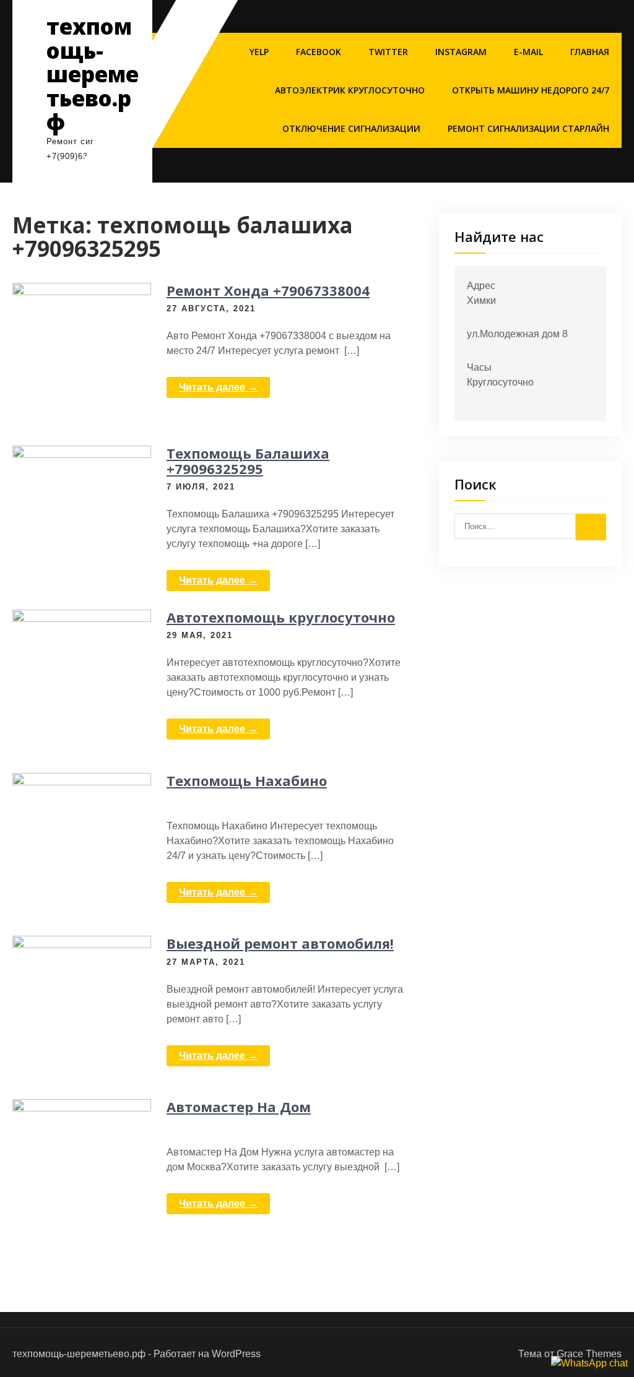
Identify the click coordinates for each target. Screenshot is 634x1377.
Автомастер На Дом (239, 1106)
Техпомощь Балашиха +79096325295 (248, 460)
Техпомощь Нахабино (247, 780)
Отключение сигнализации (351, 128)
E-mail (528, 52)
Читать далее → (218, 387)
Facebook (318, 52)
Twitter (388, 52)
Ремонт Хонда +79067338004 (268, 290)
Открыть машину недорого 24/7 (530, 90)
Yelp (259, 52)
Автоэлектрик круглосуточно (350, 90)
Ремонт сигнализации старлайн (528, 128)
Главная (589, 52)
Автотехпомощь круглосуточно (281, 617)
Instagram (461, 52)
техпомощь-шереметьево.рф (92, 74)
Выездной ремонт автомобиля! (280, 943)
